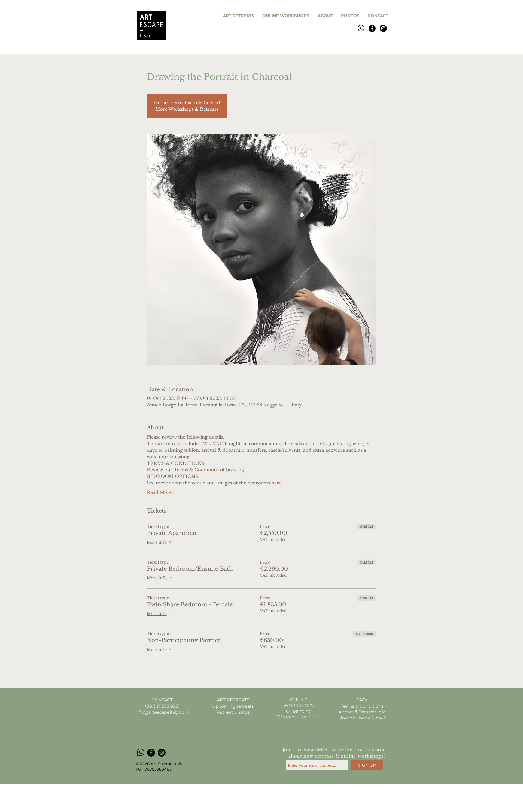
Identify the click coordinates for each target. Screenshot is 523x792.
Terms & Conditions (362, 706)
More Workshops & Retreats (186, 109)
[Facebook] (372, 28)
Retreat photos (233, 712)
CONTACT (162, 700)
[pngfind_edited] (360, 28)
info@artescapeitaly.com (162, 712)
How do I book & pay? (362, 718)
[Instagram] (383, 28)
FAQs (362, 700)
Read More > (161, 492)
